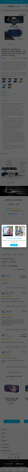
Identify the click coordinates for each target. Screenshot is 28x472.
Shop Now (14, 245)
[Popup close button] (25, 225)
